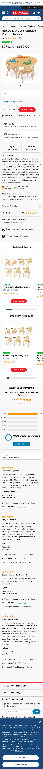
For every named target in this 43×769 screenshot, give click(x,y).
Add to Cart (27, 110)
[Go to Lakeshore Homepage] (20, 13)
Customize (20, 757)
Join (36, 712)
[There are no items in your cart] (38, 12)
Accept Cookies (20, 764)
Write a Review (21, 444)
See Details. (27, 3)
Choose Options (18, 301)
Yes (20, 507)
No (25, 507)
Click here (19, 751)
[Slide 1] (20, 85)
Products (12, 26)
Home (4, 26)
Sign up (5, 717)
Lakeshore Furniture (32, 7)
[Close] (40, 721)
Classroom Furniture (27, 26)
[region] (21, 743)
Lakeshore (10, 7)
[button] (3, 12)
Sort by (6, 455)
